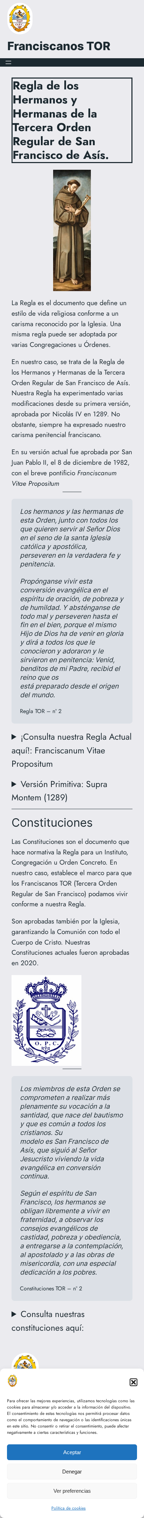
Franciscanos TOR (58, 46)
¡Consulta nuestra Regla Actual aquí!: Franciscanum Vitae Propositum (72, 750)
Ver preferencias (72, 1491)
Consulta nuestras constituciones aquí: (48, 1321)
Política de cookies (68, 1508)
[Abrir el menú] (8, 62)
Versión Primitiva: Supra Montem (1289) (59, 791)
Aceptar (72, 1452)
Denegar (72, 1472)
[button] (133, 1382)
